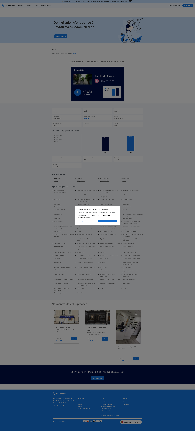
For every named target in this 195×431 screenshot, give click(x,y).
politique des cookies (104, 215)
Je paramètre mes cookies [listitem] (87, 221)
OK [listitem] (107, 221)
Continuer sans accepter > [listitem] (84, 217)
